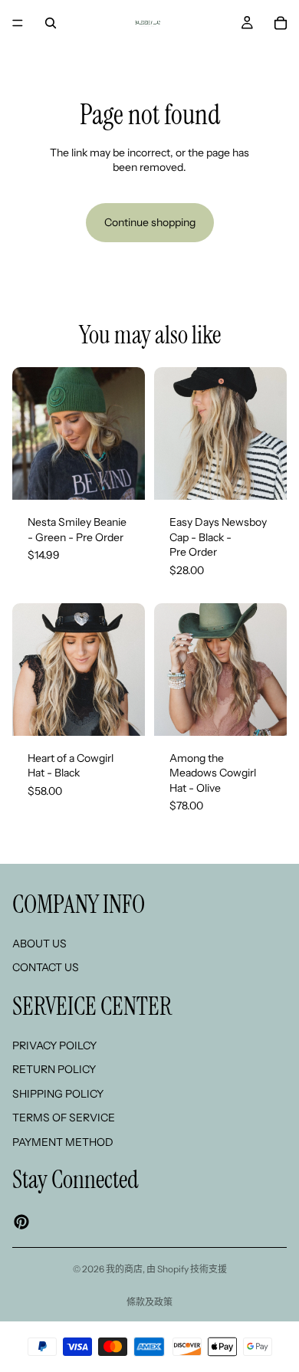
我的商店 (124, 1269)
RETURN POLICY (54, 1069)
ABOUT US (39, 943)
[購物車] (280, 23)
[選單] (17, 23)
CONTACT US (45, 967)
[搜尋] (50, 23)
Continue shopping (150, 222)
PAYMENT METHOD (62, 1142)
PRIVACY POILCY (54, 1045)
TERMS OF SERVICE (63, 1117)
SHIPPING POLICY (58, 1093)
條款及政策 (149, 1302)
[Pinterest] (21, 1221)
